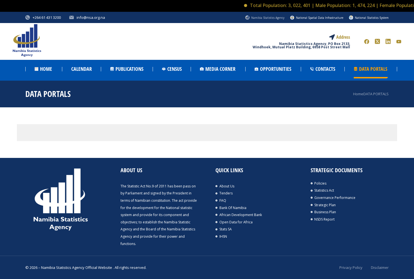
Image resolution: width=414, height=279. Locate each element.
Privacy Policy (350, 267)
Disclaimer (380, 267)
